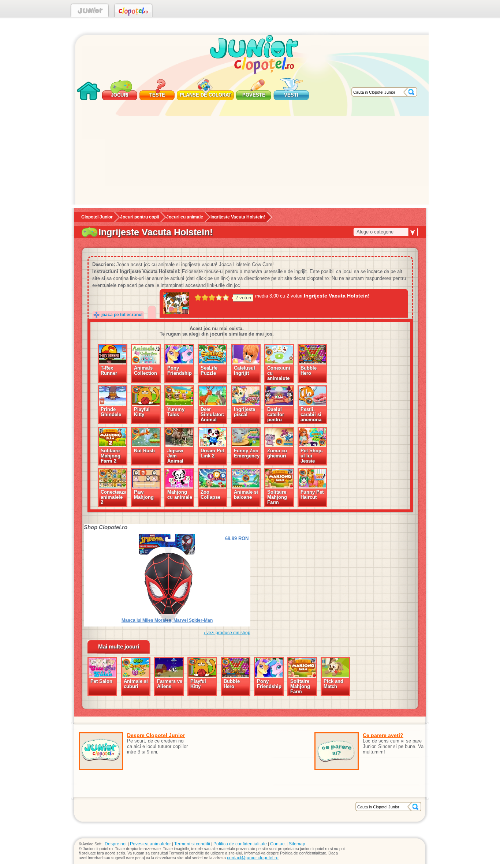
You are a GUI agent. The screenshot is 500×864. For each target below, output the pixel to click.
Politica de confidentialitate (240, 843)
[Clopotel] (133, 11)
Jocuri (119, 95)
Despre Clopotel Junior (156, 735)
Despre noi (116, 843)
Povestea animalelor (150, 843)
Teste (157, 95)
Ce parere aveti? (383, 735)
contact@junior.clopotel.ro (253, 857)
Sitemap (297, 843)
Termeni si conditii (192, 843)
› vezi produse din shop (227, 632)
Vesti (291, 95)
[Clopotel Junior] (90, 11)
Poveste (253, 95)
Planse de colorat (205, 95)
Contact (278, 843)
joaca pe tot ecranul (121, 314)
